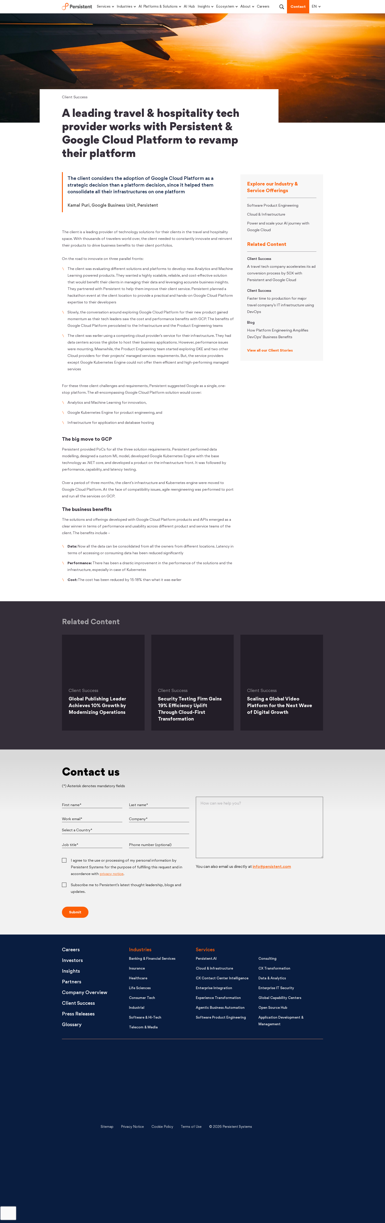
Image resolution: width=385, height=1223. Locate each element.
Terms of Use (191, 1127)
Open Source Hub (272, 1008)
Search (281, 6)
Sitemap (107, 1127)
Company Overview (84, 992)
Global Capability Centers (279, 998)
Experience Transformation (218, 998)
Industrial (136, 1008)
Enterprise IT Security (276, 988)
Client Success (75, 97)
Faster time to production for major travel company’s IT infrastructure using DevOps (280, 305)
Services (104, 6)
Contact (298, 7)
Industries (124, 6)
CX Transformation (274, 968)
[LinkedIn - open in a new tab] (288, 1060)
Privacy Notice (132, 1127)
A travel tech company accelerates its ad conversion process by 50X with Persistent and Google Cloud (281, 273)
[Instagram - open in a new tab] (288, 1194)
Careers (263, 6)
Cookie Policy (162, 1127)
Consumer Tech (142, 998)
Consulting (267, 959)
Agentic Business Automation (220, 1008)
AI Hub (189, 6)
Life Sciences (140, 988)
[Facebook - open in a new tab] (288, 1160)
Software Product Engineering (272, 206)
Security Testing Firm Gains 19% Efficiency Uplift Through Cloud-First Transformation (190, 709)
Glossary (72, 1025)
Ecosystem (225, 6)
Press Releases (78, 1014)
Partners (71, 982)
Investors (72, 960)
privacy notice (111, 874)
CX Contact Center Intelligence (222, 978)
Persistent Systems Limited (77, 7)
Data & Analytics (272, 978)
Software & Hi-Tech (145, 1017)
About (245, 6)
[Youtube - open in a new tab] (288, 1127)
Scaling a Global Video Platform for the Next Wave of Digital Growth (279, 706)
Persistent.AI (206, 959)
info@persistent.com (272, 867)
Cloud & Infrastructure (266, 214)
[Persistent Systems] (77, 1127)
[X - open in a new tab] (288, 1094)
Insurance (137, 968)
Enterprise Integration (214, 988)
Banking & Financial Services (152, 959)
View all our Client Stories (270, 350)
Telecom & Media (143, 1027)
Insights (204, 6)
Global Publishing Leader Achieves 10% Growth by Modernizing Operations (97, 706)
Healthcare (138, 978)
